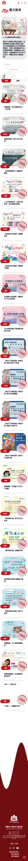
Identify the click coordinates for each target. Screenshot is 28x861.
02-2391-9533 (15, 832)
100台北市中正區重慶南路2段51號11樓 (15, 835)
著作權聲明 (15, 856)
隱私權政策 (15, 854)
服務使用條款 (14, 852)
